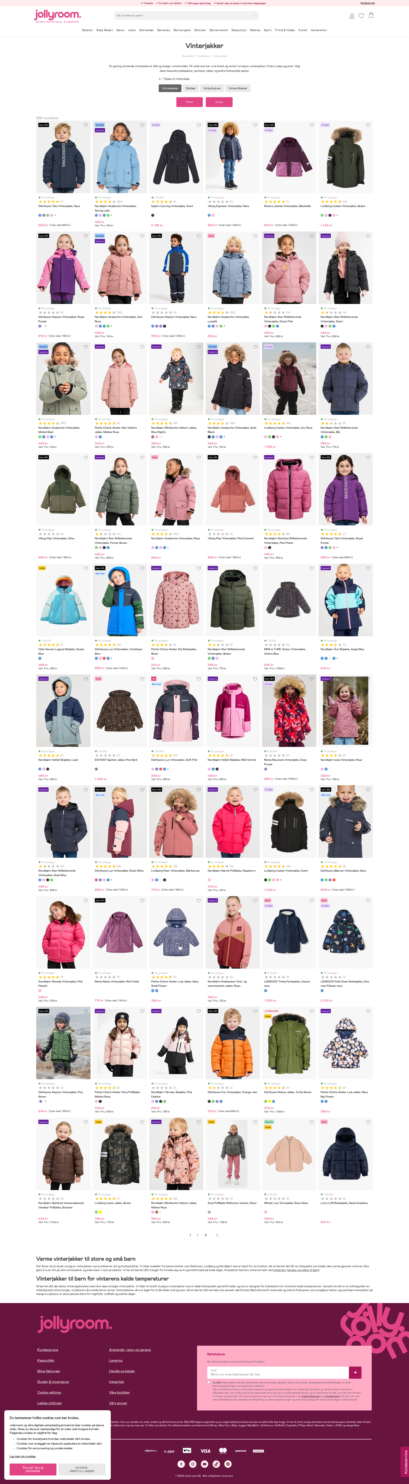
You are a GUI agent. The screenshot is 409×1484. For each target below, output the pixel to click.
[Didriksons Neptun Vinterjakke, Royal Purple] (39, 326)
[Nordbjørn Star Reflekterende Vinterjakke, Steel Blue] (277, 326)
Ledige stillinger (49, 1403)
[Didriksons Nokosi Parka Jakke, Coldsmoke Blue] (273, 1101)
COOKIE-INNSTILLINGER (82, 1469)
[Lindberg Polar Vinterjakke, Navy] (156, 879)
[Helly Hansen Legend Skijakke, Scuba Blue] (39, 658)
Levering (115, 1360)
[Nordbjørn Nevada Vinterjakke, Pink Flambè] (39, 990)
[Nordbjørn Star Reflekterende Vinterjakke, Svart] (269, 326)
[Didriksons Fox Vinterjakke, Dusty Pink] (217, 1101)
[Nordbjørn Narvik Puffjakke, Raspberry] (209, 879)
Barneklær (188, 56)
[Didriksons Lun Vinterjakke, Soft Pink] (100, 658)
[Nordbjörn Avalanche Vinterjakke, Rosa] (152, 547)
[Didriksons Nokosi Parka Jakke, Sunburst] (269, 1101)
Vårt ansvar (118, 1403)
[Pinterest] (228, 1464)
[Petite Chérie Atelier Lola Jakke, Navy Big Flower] (156, 990)
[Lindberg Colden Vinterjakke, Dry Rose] (325, 215)
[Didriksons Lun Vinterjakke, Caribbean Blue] (96, 658)
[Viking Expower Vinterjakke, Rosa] (213, 215)
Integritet (116, 1382)
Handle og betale (122, 1371)
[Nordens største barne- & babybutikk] (57, 14)
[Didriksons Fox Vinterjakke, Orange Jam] (209, 1101)
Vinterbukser (212, 88)
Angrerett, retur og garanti (130, 1350)
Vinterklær (203, 56)
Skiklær (191, 88)
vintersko (280, 1270)
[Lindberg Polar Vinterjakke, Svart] (164, 879)
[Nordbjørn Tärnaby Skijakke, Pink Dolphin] (152, 1101)
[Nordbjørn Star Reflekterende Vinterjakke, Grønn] (325, 436)
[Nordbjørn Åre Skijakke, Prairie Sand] (329, 658)
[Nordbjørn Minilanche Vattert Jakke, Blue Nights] (152, 436)
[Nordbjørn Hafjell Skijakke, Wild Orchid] (43, 769)
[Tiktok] (216, 1464)
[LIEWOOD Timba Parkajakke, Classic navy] (265, 990)
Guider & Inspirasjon (53, 1382)
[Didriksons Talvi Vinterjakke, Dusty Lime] (47, 215)
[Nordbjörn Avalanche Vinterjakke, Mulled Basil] (108, 215)
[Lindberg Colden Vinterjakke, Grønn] (322, 215)
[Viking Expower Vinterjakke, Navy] (209, 215)
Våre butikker (119, 1392)
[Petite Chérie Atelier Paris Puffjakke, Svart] (100, 1101)
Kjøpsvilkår (45, 1360)
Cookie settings (49, 1392)
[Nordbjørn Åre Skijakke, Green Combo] (325, 658)
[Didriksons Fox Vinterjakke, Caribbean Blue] (220, 1101)
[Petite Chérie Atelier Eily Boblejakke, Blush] (152, 658)
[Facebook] (181, 1464)
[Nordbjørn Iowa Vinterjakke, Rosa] (322, 769)
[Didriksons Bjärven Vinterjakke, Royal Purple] (329, 879)
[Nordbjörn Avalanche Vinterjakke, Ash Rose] (100, 215)
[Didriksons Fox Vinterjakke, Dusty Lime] (213, 1101)
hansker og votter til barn (303, 1270)
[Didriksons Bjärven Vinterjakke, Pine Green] (325, 879)
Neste (217, 1235)
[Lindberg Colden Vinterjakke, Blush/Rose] (333, 215)
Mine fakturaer (48, 1371)
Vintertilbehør (237, 88)
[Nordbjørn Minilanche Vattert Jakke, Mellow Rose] (156, 436)
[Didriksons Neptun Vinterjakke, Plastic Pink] (164, 326)
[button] (361, 16)
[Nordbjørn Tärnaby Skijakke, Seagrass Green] (164, 1101)
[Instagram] (193, 1464)
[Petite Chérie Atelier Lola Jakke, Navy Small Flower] (152, 990)
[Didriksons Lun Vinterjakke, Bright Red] (108, 658)
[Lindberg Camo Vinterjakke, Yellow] (100, 1212)
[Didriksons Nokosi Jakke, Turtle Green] (265, 1101)
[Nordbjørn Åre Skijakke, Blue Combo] (333, 658)
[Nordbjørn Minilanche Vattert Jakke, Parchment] (160, 436)
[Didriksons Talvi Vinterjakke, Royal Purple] (43, 215)
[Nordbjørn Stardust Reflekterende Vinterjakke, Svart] (269, 547)
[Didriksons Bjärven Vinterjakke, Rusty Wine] (333, 879)
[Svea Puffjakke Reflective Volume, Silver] (209, 1212)
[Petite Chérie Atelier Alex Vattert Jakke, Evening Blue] (100, 436)
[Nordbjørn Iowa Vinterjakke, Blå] (325, 769)
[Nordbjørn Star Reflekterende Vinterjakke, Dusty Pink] (265, 326)
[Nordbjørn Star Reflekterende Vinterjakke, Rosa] (329, 436)
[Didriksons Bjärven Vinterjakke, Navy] (322, 879)
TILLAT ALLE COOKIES (33, 1469)
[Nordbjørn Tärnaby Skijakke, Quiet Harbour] (156, 1101)
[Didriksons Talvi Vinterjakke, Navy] (39, 215)
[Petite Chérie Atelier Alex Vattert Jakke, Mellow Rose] (96, 436)
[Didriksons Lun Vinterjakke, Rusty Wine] (104, 658)
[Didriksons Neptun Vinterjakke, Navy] (152, 326)
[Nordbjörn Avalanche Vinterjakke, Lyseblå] (104, 215)
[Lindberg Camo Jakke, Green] (96, 1212)
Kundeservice (368, 2)
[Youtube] (204, 1464)
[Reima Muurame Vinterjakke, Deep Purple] (265, 769)
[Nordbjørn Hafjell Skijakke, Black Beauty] (47, 769)
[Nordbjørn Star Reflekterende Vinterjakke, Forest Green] (273, 326)
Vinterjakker (220, 56)
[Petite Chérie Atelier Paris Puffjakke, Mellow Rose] (96, 1101)
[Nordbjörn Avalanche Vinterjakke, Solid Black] (209, 436)
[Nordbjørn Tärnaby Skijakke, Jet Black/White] (160, 1101)
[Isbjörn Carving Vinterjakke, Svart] (152, 215)
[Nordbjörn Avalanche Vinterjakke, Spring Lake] (96, 215)
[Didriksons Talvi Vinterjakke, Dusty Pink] (51, 215)
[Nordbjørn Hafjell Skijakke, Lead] (39, 769)
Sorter (219, 102)
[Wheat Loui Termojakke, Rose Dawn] (265, 1212)
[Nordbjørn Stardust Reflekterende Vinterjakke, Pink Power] (265, 547)
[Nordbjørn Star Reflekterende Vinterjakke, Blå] (322, 436)
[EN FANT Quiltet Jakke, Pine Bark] (96, 769)
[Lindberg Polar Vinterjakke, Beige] (160, 879)
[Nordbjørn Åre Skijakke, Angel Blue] (322, 658)
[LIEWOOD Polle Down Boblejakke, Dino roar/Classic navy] (322, 990)
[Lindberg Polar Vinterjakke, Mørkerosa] (152, 879)
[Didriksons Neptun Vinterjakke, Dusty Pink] (156, 326)
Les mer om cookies (23, 1456)
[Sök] (254, 15)
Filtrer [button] (189, 102)
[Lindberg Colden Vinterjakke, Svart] (329, 215)
